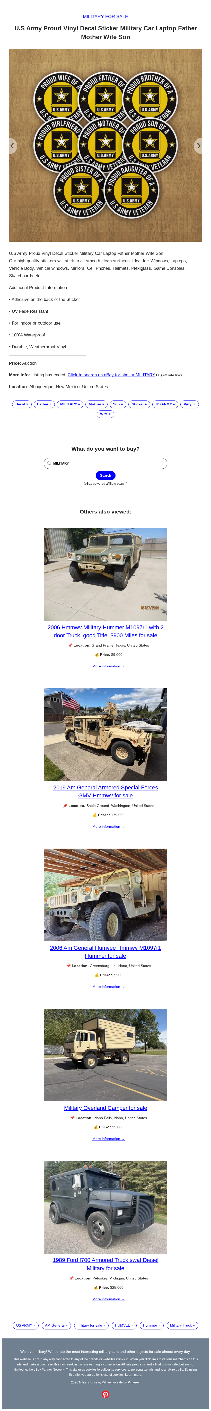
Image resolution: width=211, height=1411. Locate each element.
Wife (104, 414)
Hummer (150, 1325)
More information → (108, 666)
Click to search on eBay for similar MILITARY (111, 374)
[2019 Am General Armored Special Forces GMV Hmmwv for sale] (105, 780)
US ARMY (164, 404)
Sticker (138, 404)
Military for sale (105, 16)
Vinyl (188, 404)
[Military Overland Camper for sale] (105, 1100)
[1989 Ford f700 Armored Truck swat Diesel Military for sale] (105, 1252)
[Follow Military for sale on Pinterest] (105, 1397)
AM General (55, 1325)
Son (116, 404)
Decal (20, 404)
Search (105, 475)
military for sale (89, 1325)
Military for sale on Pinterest (121, 1382)
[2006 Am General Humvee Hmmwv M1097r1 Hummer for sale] (105, 940)
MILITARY (68, 404)
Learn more (133, 1374)
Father (42, 404)
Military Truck (181, 1325)
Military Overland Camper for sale (105, 1108)
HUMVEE (122, 1325)
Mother (95, 404)
